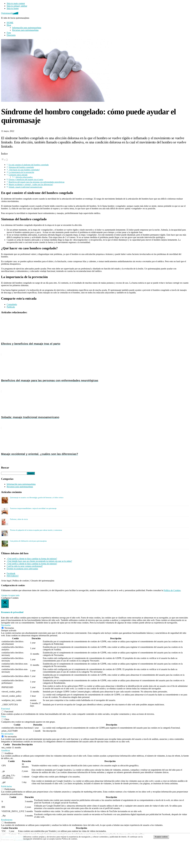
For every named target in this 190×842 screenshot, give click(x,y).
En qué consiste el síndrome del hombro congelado (29, 165)
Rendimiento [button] (6, 820)
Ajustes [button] (4, 595)
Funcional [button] (5, 709)
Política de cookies (21, 580)
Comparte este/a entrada (18, 175)
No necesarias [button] (7, 734)
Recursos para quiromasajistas (20, 486)
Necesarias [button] (6, 625)
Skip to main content (16, 3)
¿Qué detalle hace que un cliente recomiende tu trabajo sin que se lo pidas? (39, 561)
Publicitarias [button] (6, 786)
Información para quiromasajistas (21, 484)
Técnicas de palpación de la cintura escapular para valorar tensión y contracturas (36, 530)
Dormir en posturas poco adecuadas (22, 568)
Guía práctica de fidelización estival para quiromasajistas (28, 541)
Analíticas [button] (5, 750)
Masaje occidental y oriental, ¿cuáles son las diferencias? (31, 184)
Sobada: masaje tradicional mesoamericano (25, 187)
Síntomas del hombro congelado (21, 167)
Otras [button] (3, 716)
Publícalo (11, 307)
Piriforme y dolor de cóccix (19, 519)
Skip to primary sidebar (17, 6)
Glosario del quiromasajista (42, 580)
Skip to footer (13, 8)
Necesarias (9, 628)
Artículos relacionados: (24, 177)
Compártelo (12, 304)
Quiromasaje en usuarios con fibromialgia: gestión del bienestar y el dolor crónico (36, 498)
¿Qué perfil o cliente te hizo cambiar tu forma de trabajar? (32, 558)
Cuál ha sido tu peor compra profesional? (25, 566)
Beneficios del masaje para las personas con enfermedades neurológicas (36, 182)
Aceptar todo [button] (13, 595)
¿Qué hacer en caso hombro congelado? (24, 170)
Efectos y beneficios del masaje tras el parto (26, 179)
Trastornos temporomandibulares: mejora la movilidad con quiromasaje (33, 508)
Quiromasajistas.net (9, 13)
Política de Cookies (172, 590)
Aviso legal (6, 580)
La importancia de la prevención (21, 172)
